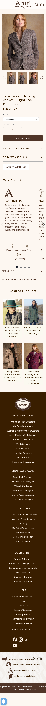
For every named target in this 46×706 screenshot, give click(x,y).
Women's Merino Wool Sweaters (23, 430)
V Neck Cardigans (23, 486)
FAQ (23, 601)
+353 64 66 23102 (27, 630)
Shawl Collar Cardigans (23, 481)
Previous (4, 78)
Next (42, 78)
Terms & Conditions (23, 610)
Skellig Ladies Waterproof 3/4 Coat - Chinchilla (12, 374)
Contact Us (23, 605)
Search (37, 4)
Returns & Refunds (23, 559)
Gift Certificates (23, 572)
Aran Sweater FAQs (23, 581)
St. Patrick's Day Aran (23, 528)
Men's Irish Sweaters (23, 426)
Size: (5, 114)
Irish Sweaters (23, 448)
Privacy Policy (23, 614)
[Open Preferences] (4, 701)
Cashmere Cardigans (23, 499)
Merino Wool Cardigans (23, 495)
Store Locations (23, 532)
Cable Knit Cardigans (23, 477)
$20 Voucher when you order (23, 568)
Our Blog (23, 523)
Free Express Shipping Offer (19, 279)
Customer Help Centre (23, 596)
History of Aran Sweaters (23, 519)
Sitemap (33, 689)
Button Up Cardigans (23, 490)
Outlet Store (23, 457)
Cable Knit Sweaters (23, 439)
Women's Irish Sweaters (23, 421)
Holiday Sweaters (23, 453)
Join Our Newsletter (23, 537)
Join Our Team (23, 541)
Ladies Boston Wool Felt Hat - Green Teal (12, 330)
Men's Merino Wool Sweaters (23, 435)
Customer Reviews (23, 577)
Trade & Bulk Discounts (23, 462)
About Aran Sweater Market (23, 514)
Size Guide (8, 271)
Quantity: (9, 124)
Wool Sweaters (23, 444)
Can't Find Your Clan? (23, 619)
